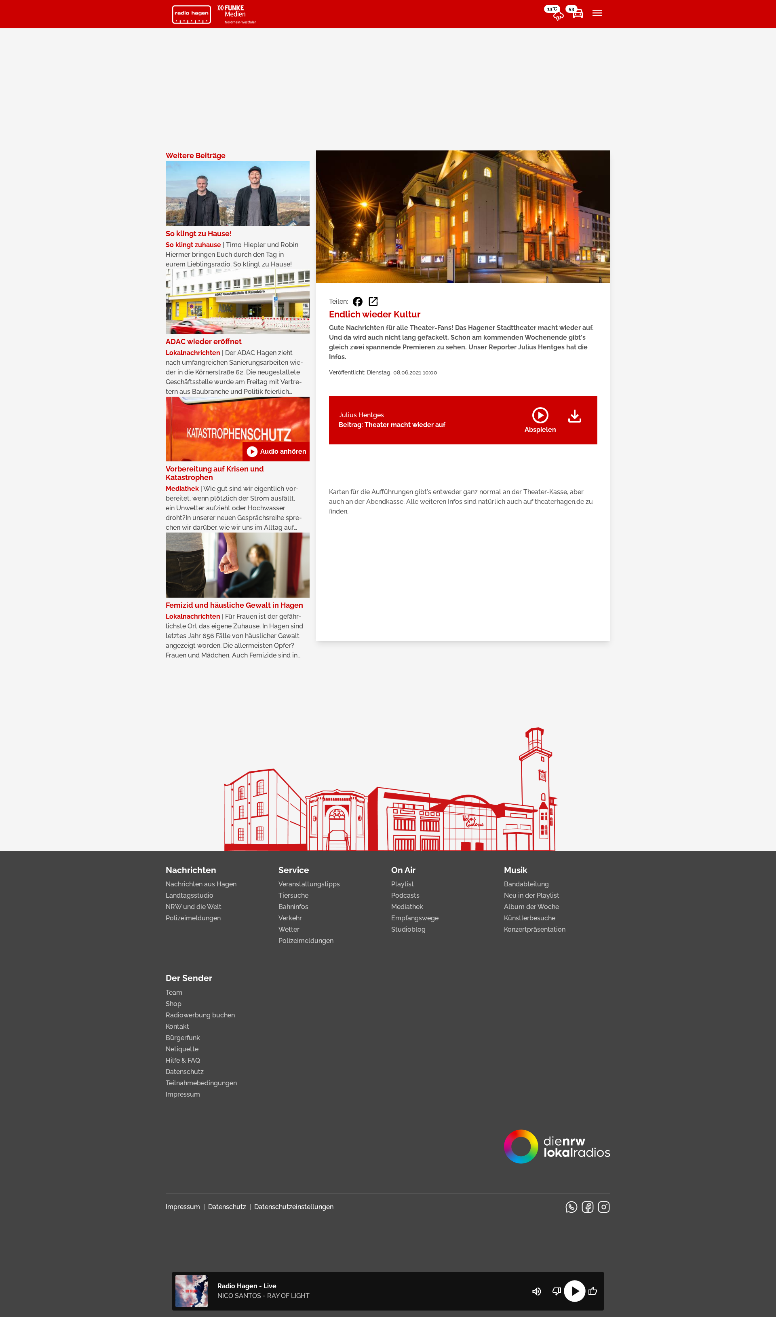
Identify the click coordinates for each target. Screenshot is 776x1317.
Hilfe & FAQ (183, 1060)
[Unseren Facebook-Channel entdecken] (587, 1207)
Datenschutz (185, 1072)
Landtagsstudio (189, 895)
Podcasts (405, 895)
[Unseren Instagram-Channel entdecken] (603, 1207)
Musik (515, 870)
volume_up (536, 1291)
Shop (173, 1004)
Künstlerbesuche (529, 918)
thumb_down (557, 1291)
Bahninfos (293, 907)
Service (293, 870)
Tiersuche (293, 895)
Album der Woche (531, 907)
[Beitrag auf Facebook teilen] (358, 302)
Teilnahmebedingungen (201, 1083)
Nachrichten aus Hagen (201, 884)
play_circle (575, 1291)
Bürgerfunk (183, 1038)
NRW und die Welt (193, 907)
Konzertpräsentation (534, 929)
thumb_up (592, 1291)
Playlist (402, 884)
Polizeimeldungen (193, 918)
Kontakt (177, 1026)
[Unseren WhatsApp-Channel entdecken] (571, 1207)
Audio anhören (276, 451)
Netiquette (182, 1049)
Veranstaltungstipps (309, 884)
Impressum (183, 1094)
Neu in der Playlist (531, 895)
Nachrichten (191, 870)
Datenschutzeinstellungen (293, 1207)
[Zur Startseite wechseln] (191, 14)
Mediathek (407, 907)
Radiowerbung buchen (200, 1015)
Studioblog (408, 929)
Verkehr (290, 918)
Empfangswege (415, 918)
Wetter (288, 929)
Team (174, 992)
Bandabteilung (526, 884)
